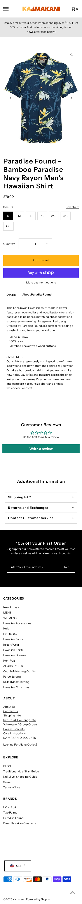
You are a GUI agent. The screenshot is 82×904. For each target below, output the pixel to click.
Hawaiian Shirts (13, 650)
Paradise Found (13, 818)
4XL (8, 226)
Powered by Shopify (38, 899)
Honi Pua (9, 660)
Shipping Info (12, 715)
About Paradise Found (37, 294)
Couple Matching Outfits (19, 671)
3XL (65, 215)
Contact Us (10, 711)
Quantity (9, 243)
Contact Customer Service (31, 518)
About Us (9, 706)
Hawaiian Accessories (17, 623)
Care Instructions (14, 733)
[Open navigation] (9, 8)
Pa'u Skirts (10, 634)
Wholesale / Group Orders (20, 724)
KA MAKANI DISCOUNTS (19, 737)
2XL (53, 215)
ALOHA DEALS (13, 666)
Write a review (41, 449)
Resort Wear (11, 644)
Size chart (72, 207)
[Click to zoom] (72, 55)
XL (42, 215)
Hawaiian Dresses (14, 655)
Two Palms (10, 812)
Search (7, 782)
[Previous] (10, 98)
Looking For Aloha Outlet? (20, 744)
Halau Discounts (13, 729)
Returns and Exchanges (28, 508)
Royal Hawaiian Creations (19, 823)
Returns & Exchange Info (19, 720)
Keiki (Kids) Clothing (16, 681)
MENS (7, 612)
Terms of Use (11, 787)
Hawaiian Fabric (13, 639)
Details (11, 294)
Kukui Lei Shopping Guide (20, 776)
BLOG (7, 766)
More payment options (41, 282)
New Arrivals (11, 607)
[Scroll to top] (73, 892)
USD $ (21, 865)
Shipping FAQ (19, 497)
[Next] (72, 98)
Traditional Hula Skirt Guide (21, 771)
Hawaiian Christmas (16, 687)
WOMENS (10, 618)
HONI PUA (9, 807)
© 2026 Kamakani (14, 899)
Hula (6, 628)
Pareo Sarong (12, 676)
